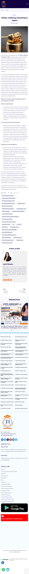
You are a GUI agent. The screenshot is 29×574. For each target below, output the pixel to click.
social (4, 275)
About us (3, 469)
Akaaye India (17, 551)
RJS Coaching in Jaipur (6, 492)
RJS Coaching (4, 227)
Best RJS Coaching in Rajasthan (8, 208)
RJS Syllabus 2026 (5, 490)
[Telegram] (16, 439)
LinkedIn (22, 274)
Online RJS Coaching (6, 224)
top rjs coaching (19, 240)
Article (6, 10)
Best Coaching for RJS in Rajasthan (8, 198)
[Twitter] (5, 439)
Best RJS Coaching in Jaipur (7, 206)
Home (2, 10)
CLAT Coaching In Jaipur (21, 208)
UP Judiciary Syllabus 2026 (7, 501)
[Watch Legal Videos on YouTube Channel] (3, 516)
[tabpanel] (14, 316)
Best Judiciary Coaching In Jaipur (8, 200)
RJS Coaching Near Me (6, 237)
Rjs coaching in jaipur (14, 227)
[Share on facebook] (8, 193)
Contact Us (3, 482)
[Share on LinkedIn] (14, 193)
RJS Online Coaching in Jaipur (7, 240)
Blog (2, 480)
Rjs (13, 224)
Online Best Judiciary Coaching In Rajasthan (10, 216)
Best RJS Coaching (21, 203)
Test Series (3, 473)
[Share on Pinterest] (17, 193)
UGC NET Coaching (5, 494)
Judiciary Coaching (5, 211)
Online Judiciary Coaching (7, 488)
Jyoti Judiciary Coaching (16, 550)
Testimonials (4, 477)
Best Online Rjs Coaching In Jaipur (8, 203)
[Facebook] (4, 280)
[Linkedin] (11, 280)
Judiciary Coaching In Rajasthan (18, 211)
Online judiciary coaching (7, 219)
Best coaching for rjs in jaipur (7, 195)
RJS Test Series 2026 (5, 484)
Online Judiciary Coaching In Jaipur (8, 221)
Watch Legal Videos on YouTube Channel (12, 518)
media (6, 275)
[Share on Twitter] (11, 193)
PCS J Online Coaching (6, 486)
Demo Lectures (4, 475)
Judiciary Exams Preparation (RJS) (9, 471)
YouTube (19, 274)
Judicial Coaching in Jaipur (7, 499)
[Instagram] (6, 280)
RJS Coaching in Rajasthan (7, 232)
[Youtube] (9, 280)
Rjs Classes (19, 224)
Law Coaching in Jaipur (6, 497)
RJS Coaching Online (17, 237)
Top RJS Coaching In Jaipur (7, 242)
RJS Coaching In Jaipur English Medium (9, 229)
